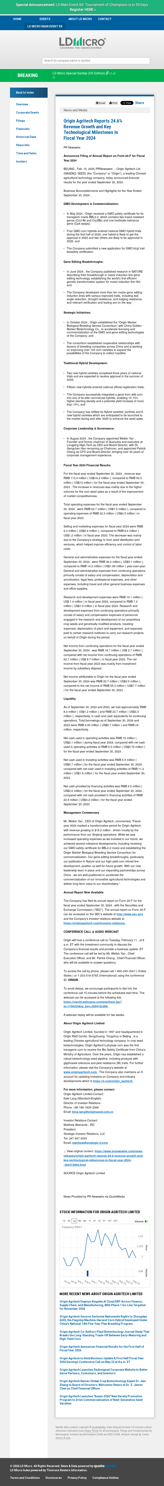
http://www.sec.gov (130, 914)
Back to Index (25, 92)
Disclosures (54, 1477)
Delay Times (91, 1430)
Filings (20, 120)
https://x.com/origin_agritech (113, 1081)
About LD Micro (80, 19)
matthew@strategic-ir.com (90, 1143)
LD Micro (26, 1466)
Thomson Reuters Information (66, 1470)
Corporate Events (27, 112)
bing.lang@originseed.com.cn (92, 1112)
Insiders (21, 161)
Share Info (23, 145)
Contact (105, 19)
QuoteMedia (99, 1427)
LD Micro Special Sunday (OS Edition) (79, 73)
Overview (22, 104)
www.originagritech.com (81, 1072)
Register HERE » (83, 9)
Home (17, 19)
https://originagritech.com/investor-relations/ (95, 923)
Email (101, 103)
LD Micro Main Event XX (44, 26)
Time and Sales (26, 153)
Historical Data (26, 137)
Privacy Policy (77, 1477)
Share (139, 103)
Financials (23, 129)
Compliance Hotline (105, 1477)
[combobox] (96, 60)
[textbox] (98, 60)
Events (45, 19)
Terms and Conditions (25, 1477)
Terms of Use (63, 1438)
